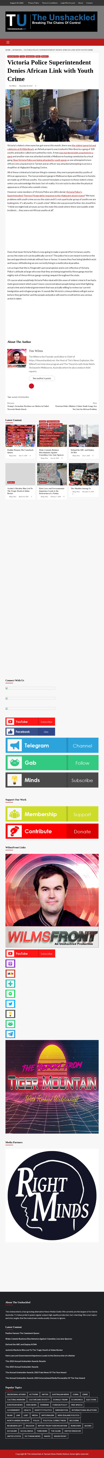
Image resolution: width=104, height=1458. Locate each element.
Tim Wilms (12, 86)
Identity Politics (20, 435)
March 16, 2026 (23, 496)
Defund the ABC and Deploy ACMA (21, 1344)
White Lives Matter (46, 444)
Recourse (74, 1420)
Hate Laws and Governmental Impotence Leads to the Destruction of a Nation (51, 490)
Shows (87, 1426)
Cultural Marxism (16, 1400)
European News (15, 1405)
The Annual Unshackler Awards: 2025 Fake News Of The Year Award (35, 1372)
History (10, 435)
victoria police (23, 397)
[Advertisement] (52, 231)
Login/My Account (68, 3)
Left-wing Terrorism (46, 430)
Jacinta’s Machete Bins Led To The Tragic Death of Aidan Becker (20, 490)
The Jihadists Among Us (81, 488)
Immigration (30, 56)
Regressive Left (59, 432)
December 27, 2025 (88, 491)
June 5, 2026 (86, 455)
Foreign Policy (60, 1405)
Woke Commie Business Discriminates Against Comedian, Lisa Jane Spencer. (51, 452)
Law (18, 1415)
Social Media (26, 1431)
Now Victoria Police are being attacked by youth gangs (40, 160)
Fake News (31, 1405)
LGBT (26, 1415)
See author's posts (42, 378)
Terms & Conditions (50, 3)
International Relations (84, 1410)
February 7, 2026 (56, 496)
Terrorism (42, 1431)
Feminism (28, 430)
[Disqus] (52, 537)
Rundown (45, 56)
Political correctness (46, 432)
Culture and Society (56, 424)
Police (38, 56)
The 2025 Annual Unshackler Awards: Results (25, 1361)
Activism (42, 421)
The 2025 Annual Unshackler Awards (21, 1367)
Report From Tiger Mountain (52, 1426)
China (76, 1394)
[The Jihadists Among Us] (84, 474)
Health (27, 1410)
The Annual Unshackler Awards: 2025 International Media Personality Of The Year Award (45, 1378)
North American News (18, 1420)
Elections (20, 430)
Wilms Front (60, 1436)
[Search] (95, 42)
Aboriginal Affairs (16, 1394)
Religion (30, 1426)
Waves (47, 1436)
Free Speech (11, 432)
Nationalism (47, 1415)
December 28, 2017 (26, 86)
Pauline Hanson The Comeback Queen (22, 1333)
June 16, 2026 (55, 458)
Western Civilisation (14, 444)
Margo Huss (12, 455)
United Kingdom (72, 1431)
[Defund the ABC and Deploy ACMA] (84, 436)
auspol (14, 397)
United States (14, 1436)
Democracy (11, 430)
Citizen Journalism (26, 427)
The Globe (56, 1431)
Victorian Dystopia (53, 435)
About (80, 3)
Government (21, 432)
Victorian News (44, 438)
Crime (22, 56)
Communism (43, 424)
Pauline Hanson (13, 441)
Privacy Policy (33, 3)
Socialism (12, 1431)
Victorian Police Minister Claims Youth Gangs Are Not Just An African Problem (76, 406)
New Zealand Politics (68, 1415)
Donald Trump (60, 1400)
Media (35, 1415)
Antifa (45, 1394)
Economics (77, 1400)
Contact (89, 3)
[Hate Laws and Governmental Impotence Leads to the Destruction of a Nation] (52, 474)
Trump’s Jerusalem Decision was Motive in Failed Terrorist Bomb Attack (28, 406)
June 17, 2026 (23, 455)
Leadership (21, 438)
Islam (9, 1415)
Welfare (53, 438)
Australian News (13, 56)
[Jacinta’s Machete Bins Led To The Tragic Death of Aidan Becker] (20, 474)
